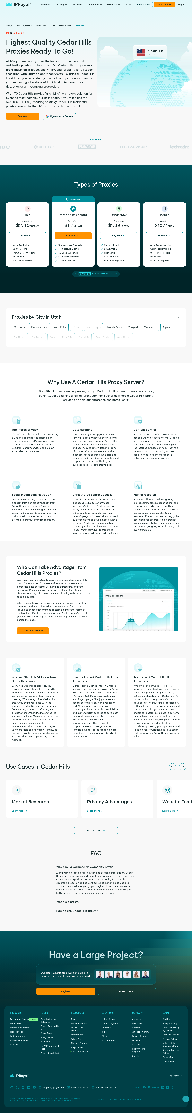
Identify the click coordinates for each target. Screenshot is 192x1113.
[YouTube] (34, 1087)
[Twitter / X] (17, 1087)
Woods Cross (114, 327)
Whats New (76, 1039)
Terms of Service (171, 1034)
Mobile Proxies (17, 1032)
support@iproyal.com (53, 1087)
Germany (106, 1027)
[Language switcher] (128, 4)
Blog (73, 1019)
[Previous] (172, 766)
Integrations (77, 1034)
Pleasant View (39, 327)
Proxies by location (24, 26)
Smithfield (19, 337)
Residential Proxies (19, 1019)
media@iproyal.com (106, 1087)
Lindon (76, 327)
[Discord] (11, 1087)
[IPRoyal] (18, 4)
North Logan (94, 327)
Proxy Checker (48, 1037)
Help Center (77, 1047)
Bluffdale (84, 337)
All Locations (108, 1040)
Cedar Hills (79, 26)
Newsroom (137, 1023)
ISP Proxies (15, 1023)
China (104, 1036)
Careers (136, 1027)
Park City (67, 337)
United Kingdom (110, 1023)
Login (181, 4)
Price (53, 337)
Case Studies (138, 1044)
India (104, 1032)
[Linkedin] (28, 1087)
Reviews (136, 1040)
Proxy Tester (47, 1033)
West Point (60, 327)
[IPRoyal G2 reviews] (15, 33)
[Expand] (185, 1099)
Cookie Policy (170, 1057)
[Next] (182, 766)
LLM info (136, 1056)
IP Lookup (45, 1042)
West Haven (123, 337)
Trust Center (169, 1061)
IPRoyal (9, 26)
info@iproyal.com (80, 1087)
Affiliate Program (140, 1032)
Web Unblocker (17, 1036)
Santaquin (37, 337)
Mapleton (19, 327)
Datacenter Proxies (19, 1027)
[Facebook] (23, 1087)
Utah (69, 26)
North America (42, 26)
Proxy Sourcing (170, 1023)
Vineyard (133, 327)
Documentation (79, 1023)
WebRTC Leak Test (50, 1053)
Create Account (164, 4)
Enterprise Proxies (19, 1040)
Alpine (166, 327)
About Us (136, 1019)
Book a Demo (143, 4)
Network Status (79, 1043)
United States (58, 26)
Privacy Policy (170, 1039)
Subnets (14, 1044)
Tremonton (150, 327)
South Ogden (103, 337)
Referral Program (140, 1036)
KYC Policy (168, 1019)
